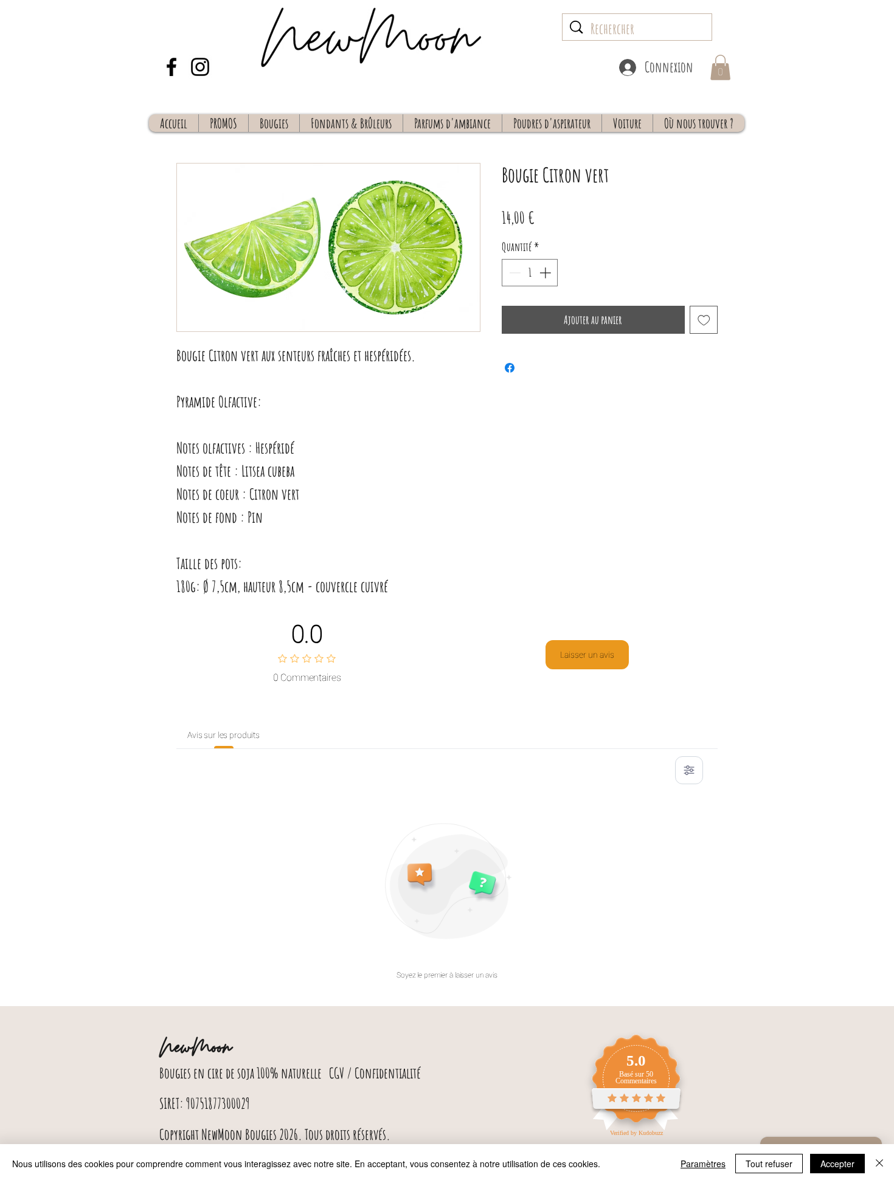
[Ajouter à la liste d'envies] (704, 320)
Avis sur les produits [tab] (223, 735)
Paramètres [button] (703, 1163)
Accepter (837, 1163)
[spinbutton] (530, 273)
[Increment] (546, 273)
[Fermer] (879, 1163)
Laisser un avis (587, 655)
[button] (720, 67)
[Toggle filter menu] (689, 770)
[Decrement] (514, 273)
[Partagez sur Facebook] (509, 367)
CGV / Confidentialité (375, 1073)
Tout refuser (769, 1163)
